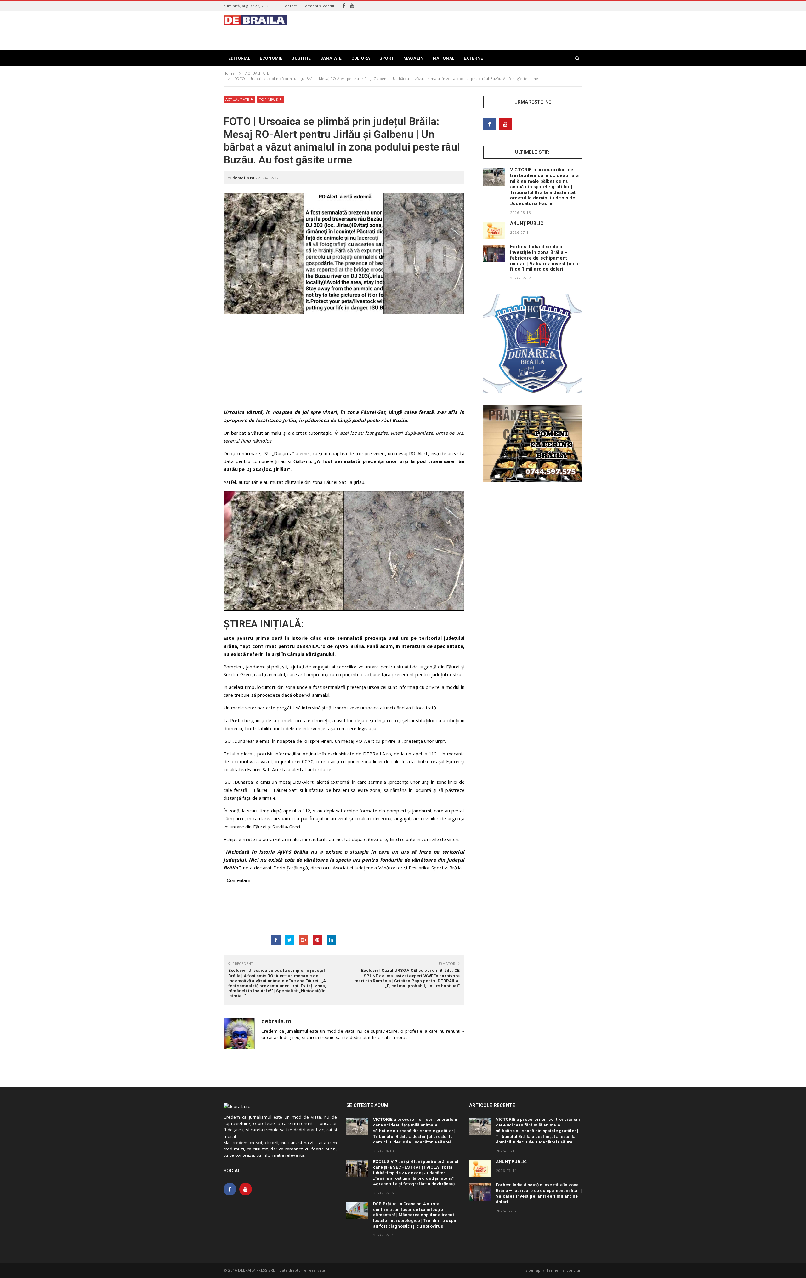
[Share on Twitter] (289, 940)
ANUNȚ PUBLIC (526, 223)
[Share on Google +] (303, 940)
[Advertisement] (467, 29)
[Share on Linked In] (331, 940)
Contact (289, 5)
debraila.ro (243, 177)
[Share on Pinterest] (317, 940)
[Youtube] (352, 6)
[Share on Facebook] (276, 940)
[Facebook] (344, 6)
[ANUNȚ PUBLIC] (494, 230)
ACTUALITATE (237, 99)
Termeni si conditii (320, 5)
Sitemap (532, 1270)
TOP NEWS (268, 99)
